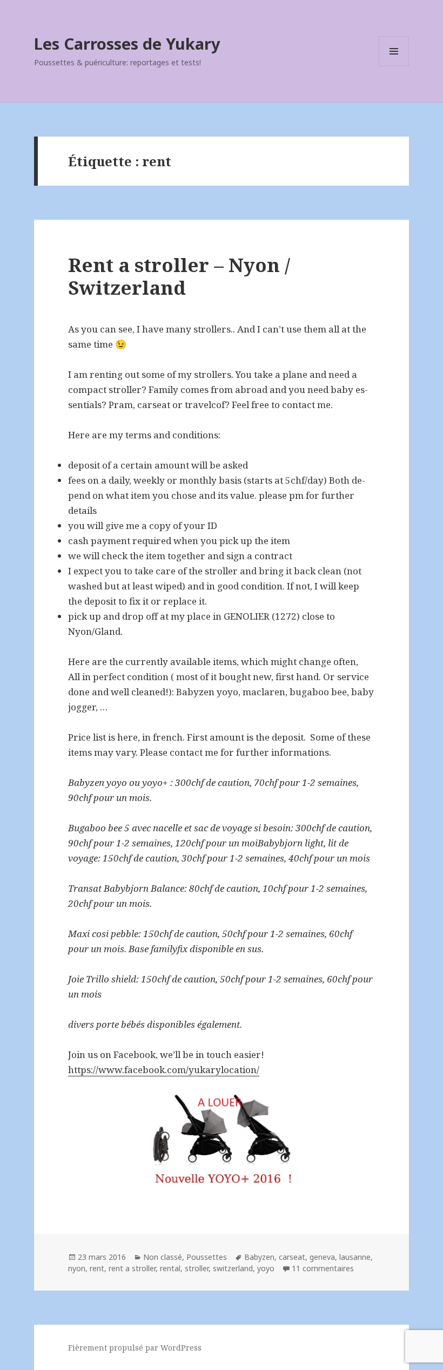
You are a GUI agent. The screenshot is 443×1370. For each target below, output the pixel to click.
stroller (197, 1268)
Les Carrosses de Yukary (127, 43)
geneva (322, 1257)
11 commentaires (323, 1268)
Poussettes (206, 1257)
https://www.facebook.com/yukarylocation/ (163, 1069)
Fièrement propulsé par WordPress (135, 1347)
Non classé (162, 1257)
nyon (76, 1268)
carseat (292, 1257)
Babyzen (259, 1257)
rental (170, 1268)
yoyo (265, 1268)
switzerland (233, 1268)
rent (97, 1268)
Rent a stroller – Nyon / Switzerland (179, 276)
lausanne (355, 1257)
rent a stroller (132, 1268)
